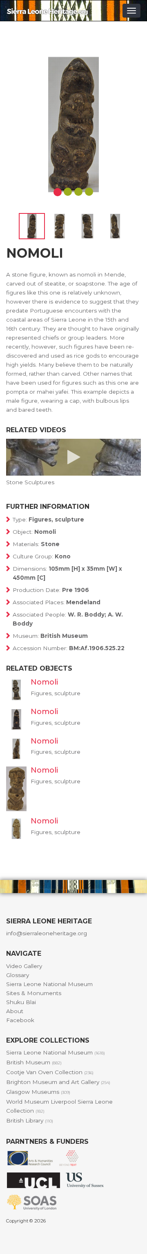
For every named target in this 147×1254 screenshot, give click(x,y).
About (14, 1011)
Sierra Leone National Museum (49, 984)
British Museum (34, 1062)
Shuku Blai (21, 1002)
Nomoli (44, 682)
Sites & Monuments (33, 993)
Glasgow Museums (38, 1091)
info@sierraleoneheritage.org (46, 933)
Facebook (20, 1020)
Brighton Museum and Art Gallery (58, 1082)
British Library (29, 1120)
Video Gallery (24, 966)
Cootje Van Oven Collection (50, 1072)
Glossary (17, 975)
